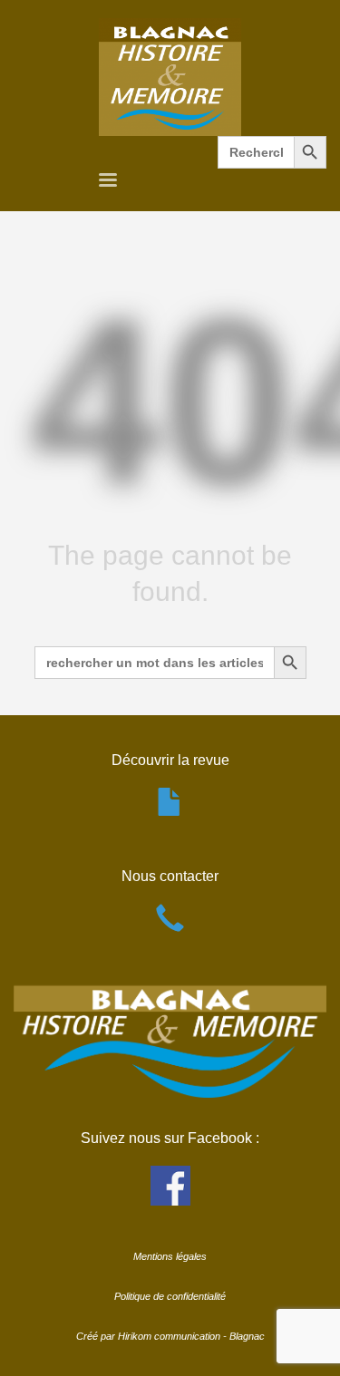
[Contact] (170, 928)
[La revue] (170, 812)
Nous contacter (170, 876)
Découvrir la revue (170, 760)
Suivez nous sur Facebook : (170, 1138)
